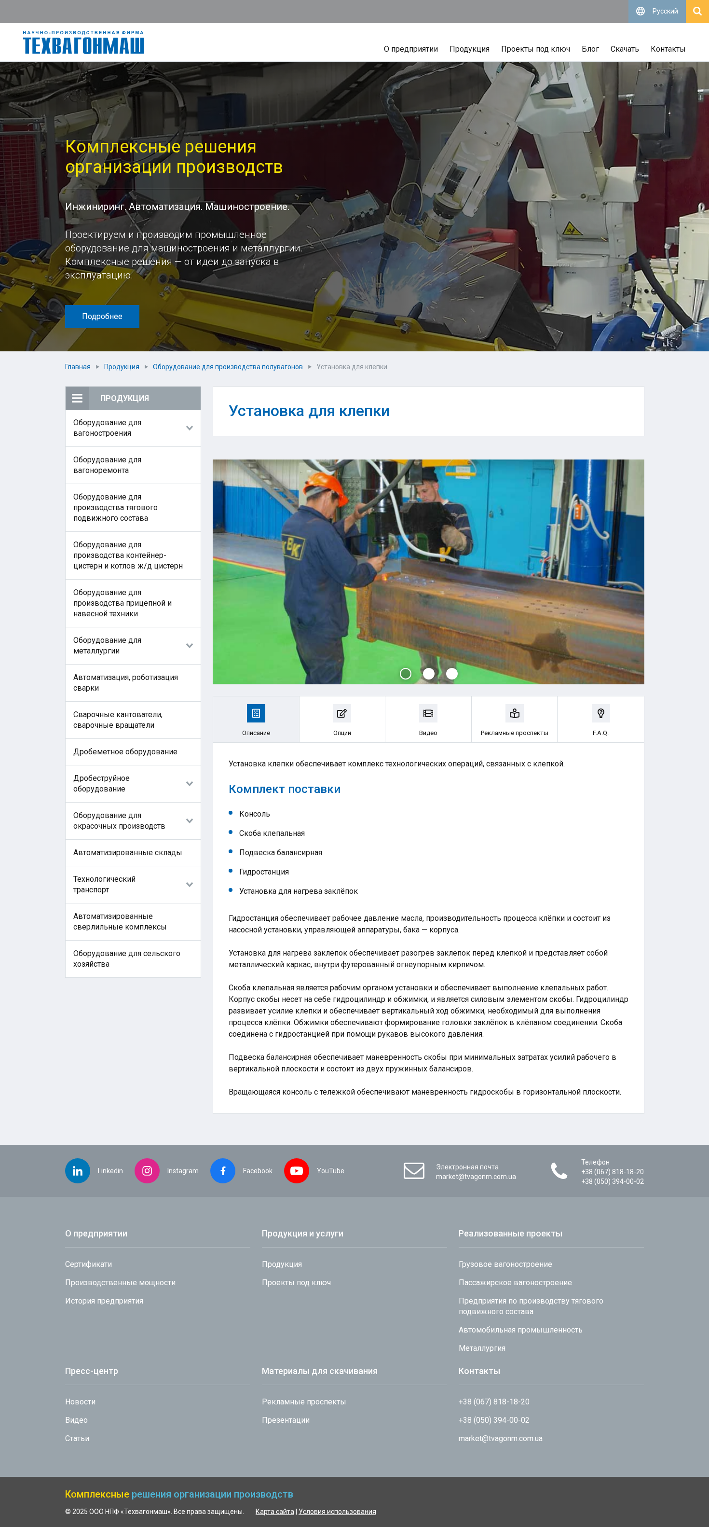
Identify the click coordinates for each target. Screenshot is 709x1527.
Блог (590, 49)
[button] (405, 674)
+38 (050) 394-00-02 (612, 1181)
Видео (76, 1420)
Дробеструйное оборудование (101, 783)
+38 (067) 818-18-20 (612, 1172)
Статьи (77, 1438)
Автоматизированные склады (127, 852)
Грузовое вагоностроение (505, 1264)
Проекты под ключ (535, 49)
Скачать (625, 49)
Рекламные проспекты (304, 1401)
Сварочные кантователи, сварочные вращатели (118, 720)
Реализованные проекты (510, 1233)
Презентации (286, 1420)
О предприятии (411, 49)
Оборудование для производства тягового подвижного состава (115, 507)
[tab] (256, 719)
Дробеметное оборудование (125, 751)
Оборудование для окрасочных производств (119, 821)
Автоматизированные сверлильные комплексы (120, 921)
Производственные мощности (121, 1282)
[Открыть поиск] (697, 11)
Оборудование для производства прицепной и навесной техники (122, 603)
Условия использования (337, 1511)
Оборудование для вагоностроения (107, 428)
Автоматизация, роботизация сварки (125, 683)
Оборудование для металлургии (107, 645)
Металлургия (482, 1348)
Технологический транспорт (104, 884)
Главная (78, 367)
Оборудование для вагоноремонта (107, 465)
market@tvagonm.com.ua (476, 1176)
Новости (80, 1401)
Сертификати (88, 1264)
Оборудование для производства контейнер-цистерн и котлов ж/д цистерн (128, 555)
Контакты (668, 49)
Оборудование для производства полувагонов (228, 367)
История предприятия (104, 1300)
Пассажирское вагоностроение (515, 1282)
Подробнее (102, 316)
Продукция (470, 49)
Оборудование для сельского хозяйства (126, 959)
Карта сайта (275, 1511)
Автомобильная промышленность (521, 1329)
